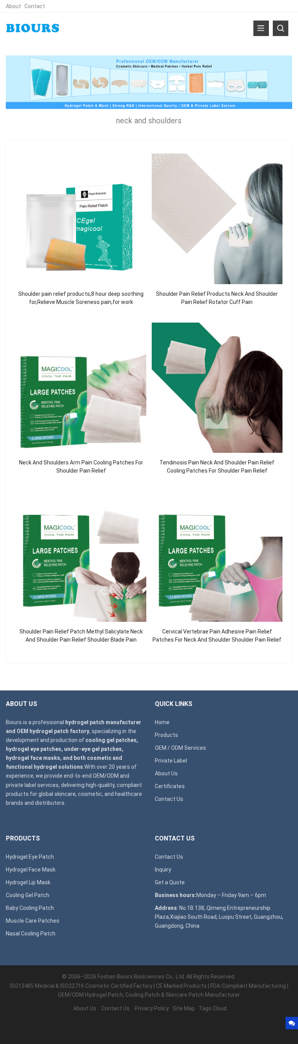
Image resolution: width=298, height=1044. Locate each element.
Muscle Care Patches (32, 921)
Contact (34, 6)
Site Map (184, 1008)
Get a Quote (170, 882)
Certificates (170, 786)
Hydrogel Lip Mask (28, 882)
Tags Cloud (213, 1008)
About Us (166, 773)
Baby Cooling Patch (30, 908)
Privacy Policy (152, 1008)
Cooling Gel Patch (27, 895)
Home (162, 722)
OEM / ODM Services (180, 748)
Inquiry (163, 869)
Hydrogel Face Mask (30, 869)
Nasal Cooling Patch (30, 933)
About (13, 6)
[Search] (280, 28)
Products (166, 735)
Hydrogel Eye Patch (30, 857)
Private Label (171, 761)
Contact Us (169, 799)
